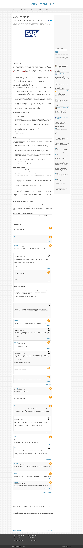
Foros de (38, 9)
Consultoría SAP (41, 4)
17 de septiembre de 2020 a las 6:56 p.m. (20, 474)
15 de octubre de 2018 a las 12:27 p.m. (20, 369)
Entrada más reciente (17, 530)
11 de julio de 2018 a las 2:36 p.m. (19, 321)
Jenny (56, 179)
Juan (55, 154)
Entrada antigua (49, 530)
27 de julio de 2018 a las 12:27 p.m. (19, 343)
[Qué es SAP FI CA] (48, 20)
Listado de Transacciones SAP (63, 65)
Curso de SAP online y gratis (62, 90)
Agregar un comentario (47, 492)
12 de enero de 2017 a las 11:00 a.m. (19, 256)
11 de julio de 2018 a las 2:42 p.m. (19, 330)
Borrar (50, 232)
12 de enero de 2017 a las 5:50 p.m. (19, 398)
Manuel (15, 473)
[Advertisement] (32, 52)
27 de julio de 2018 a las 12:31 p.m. (19, 353)
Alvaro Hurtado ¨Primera (19, 228)
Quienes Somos (17, 537)
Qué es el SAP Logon (61, 99)
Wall (15, 255)
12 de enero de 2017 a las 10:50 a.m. (19, 246)
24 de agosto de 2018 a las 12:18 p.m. (20, 419)
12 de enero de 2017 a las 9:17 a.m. (19, 229)
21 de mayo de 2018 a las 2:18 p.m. (19, 306)
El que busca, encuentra (59, 48)
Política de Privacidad (33, 538)
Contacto (51, 9)
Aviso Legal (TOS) (32, 537)
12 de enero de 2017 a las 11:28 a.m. (19, 389)
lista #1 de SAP (62, 56)
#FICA (32, 204)
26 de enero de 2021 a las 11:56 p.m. (19, 483)
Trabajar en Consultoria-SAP (19, 540)
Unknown (16, 236)
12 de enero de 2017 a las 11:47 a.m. (19, 273)
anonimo (16, 376)
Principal (14, 9)
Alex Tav (16, 342)
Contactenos (16, 538)
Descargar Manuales (32, 540)
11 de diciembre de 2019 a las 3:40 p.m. (20, 464)
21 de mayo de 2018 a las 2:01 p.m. (19, 286)
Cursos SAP (46, 9)
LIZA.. (15, 436)
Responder (46, 232)
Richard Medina (17, 388)
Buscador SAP (30, 9)
